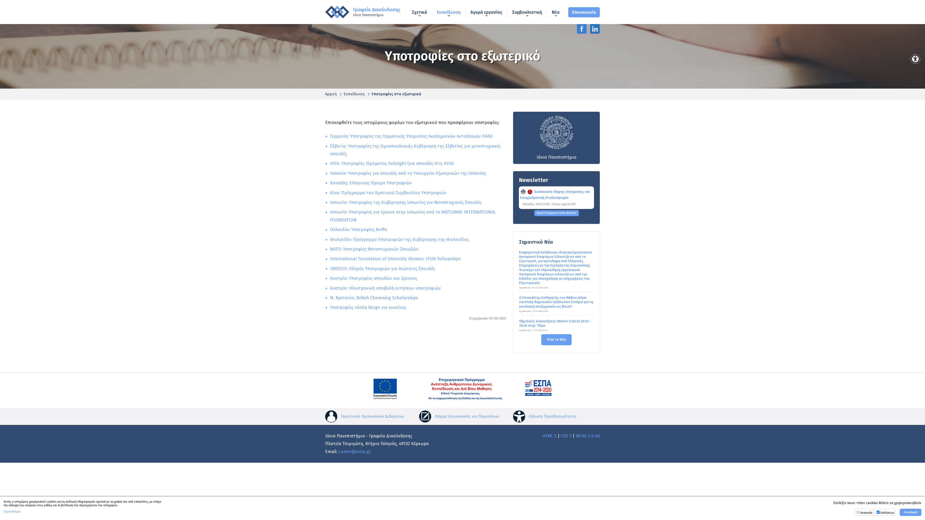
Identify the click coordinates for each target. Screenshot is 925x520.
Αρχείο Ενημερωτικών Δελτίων (556, 212)
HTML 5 (549, 436)
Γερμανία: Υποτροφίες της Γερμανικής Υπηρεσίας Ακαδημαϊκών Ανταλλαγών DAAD (411, 136)
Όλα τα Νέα (556, 340)
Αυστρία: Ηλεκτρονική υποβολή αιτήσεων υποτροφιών (385, 288)
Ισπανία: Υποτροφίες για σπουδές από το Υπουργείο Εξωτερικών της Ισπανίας (408, 173)
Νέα (556, 12)
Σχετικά (419, 12)
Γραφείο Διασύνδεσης (376, 12)
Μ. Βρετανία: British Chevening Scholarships (374, 297)
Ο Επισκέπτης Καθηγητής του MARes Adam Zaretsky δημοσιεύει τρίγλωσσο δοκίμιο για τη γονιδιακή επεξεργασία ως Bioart (556, 302)
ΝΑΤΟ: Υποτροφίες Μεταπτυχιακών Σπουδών (374, 249)
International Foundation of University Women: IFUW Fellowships (395, 258)
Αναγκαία (866, 512)
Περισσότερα (12, 511)
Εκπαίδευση (449, 12)
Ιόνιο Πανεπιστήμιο (556, 157)
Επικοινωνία (584, 12)
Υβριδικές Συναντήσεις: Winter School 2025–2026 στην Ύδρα (555, 323)
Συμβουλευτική (527, 12)
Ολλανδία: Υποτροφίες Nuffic (359, 229)
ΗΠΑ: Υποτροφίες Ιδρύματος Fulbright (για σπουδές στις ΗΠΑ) (392, 163)
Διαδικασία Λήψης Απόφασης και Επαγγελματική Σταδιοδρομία (555, 194)
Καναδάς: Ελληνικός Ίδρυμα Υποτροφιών (371, 183)
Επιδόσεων (887, 512)
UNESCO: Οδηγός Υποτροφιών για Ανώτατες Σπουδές (382, 268)
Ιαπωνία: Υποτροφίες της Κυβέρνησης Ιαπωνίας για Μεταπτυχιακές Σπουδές (406, 202)
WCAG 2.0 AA (588, 436)
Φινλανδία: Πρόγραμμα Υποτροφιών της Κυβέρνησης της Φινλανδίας (399, 239)
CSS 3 (566, 436)
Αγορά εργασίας (486, 12)
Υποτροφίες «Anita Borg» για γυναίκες (368, 307)
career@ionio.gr (355, 451)
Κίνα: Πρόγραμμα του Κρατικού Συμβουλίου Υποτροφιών (388, 192)
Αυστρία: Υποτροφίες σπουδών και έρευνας (373, 278)
